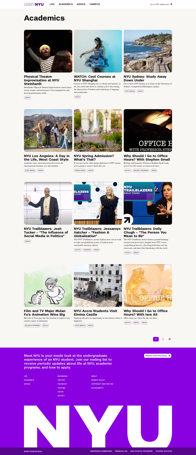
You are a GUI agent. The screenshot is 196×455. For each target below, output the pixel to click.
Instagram (62, 376)
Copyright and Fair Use (102, 384)
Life (52, 4)
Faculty (127, 170)
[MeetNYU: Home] (33, 4)
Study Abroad (130, 91)
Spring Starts (80, 170)
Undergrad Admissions (101, 451)
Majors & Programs (141, 170)
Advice (81, 4)
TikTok (60, 392)
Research (87, 250)
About (94, 376)
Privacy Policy (98, 380)
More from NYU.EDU (33, 451)
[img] (48, 51)
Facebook (62, 384)
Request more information (156, 356)
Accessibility (97, 388)
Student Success (164, 451)
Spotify (61, 396)
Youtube (61, 388)
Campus (95, 4)
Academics (66, 4)
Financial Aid (121, 451)
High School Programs (141, 451)
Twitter (61, 380)
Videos (27, 98)
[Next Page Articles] (169, 339)
